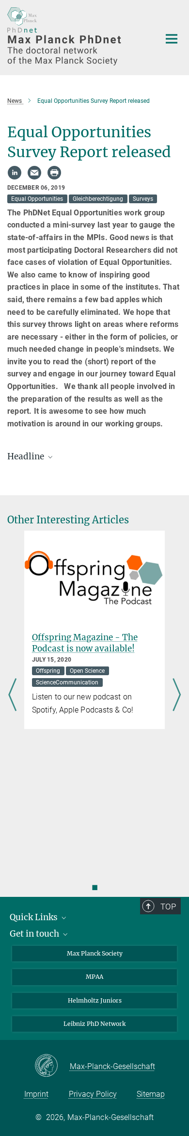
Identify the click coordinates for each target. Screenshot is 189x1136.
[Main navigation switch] (171, 39)
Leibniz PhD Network (94, 1023)
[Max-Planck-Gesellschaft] (52, 1066)
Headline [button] (26, 456)
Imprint (36, 1094)
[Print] (54, 172)
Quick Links (35, 917)
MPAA (94, 976)
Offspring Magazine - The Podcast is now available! (85, 643)
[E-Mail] (34, 172)
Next (176, 695)
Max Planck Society (95, 953)
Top (168, 906)
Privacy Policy (93, 1094)
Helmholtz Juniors (95, 1000)
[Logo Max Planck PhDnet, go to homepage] (76, 36)
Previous (12, 695)
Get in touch (35, 934)
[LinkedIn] (14, 172)
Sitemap (151, 1094)
